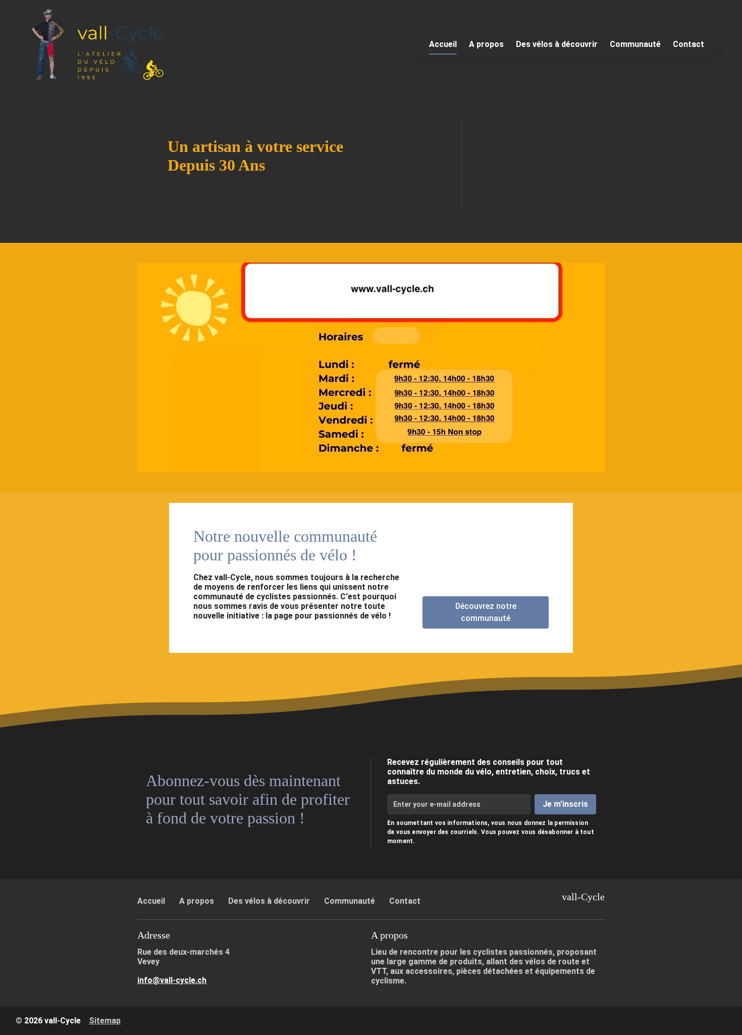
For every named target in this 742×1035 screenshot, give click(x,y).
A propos (486, 44)
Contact (688, 44)
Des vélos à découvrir (557, 44)
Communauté (635, 44)
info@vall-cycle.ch (171, 980)
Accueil (443, 44)
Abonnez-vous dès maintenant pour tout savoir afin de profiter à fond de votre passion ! (248, 799)
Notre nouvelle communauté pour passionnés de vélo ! (285, 545)
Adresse (153, 935)
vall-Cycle (583, 896)
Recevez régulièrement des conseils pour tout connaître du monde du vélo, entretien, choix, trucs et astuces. (488, 771)
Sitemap (105, 1020)
